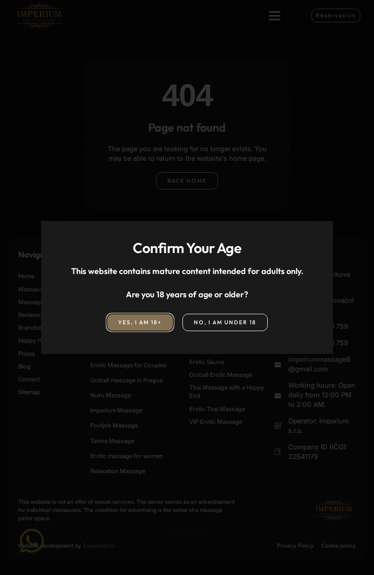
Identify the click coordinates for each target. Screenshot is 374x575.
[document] (187, 287)
